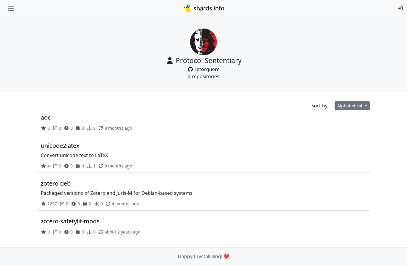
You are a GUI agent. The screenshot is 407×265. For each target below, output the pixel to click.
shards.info (208, 8)
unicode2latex (60, 146)
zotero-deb (56, 183)
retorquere (206, 69)
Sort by (319, 105)
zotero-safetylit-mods (70, 221)
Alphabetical (350, 106)
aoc (46, 117)
